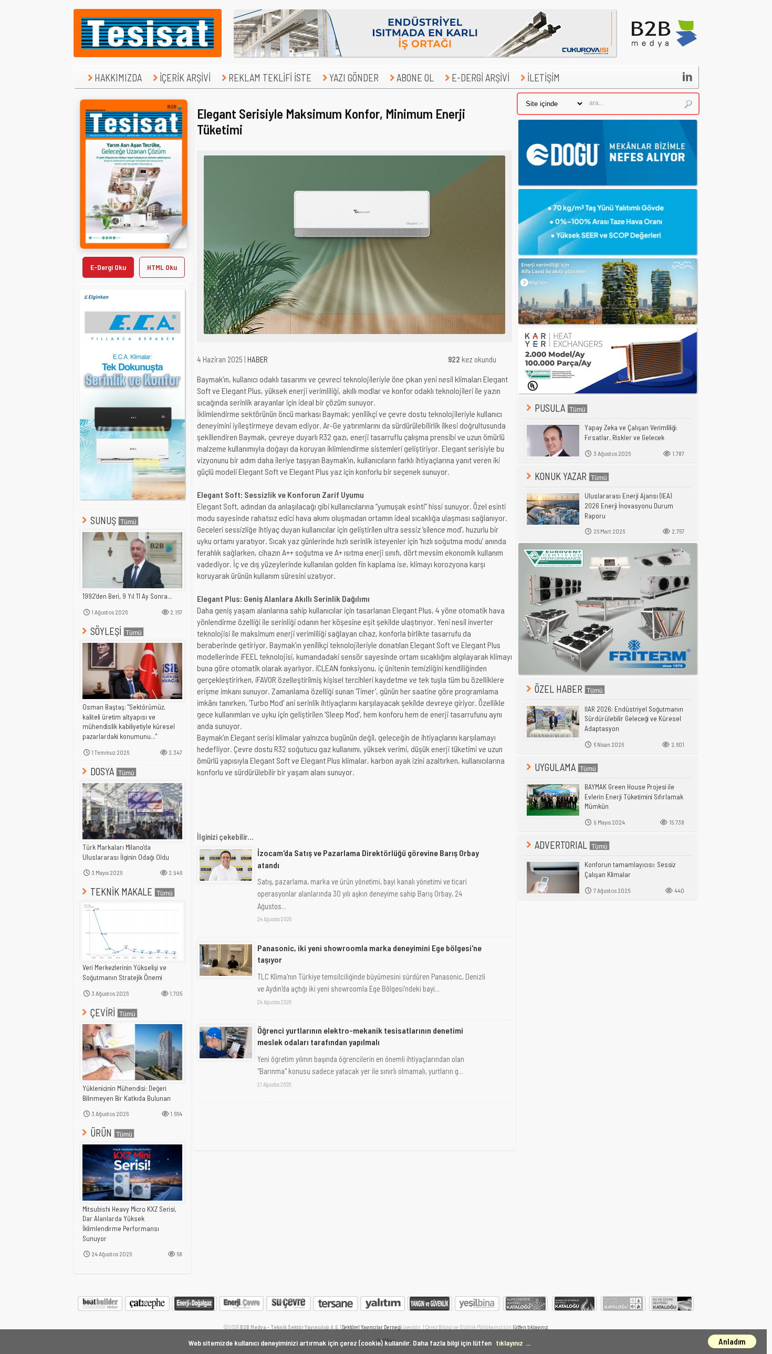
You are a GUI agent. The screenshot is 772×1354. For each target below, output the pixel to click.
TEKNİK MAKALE (121, 892)
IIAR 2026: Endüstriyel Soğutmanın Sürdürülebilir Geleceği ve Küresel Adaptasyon (634, 719)
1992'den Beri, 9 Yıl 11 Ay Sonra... (127, 596)
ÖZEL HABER (559, 689)
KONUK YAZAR (561, 476)
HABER (257, 359)
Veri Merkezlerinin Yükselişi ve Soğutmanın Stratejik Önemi (124, 972)
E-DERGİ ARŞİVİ (480, 77)
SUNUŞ (103, 520)
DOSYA (102, 771)
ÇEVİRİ (102, 1012)
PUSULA (550, 408)
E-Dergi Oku (108, 267)
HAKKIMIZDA (118, 77)
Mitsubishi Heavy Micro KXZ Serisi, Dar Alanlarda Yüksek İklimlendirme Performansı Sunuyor (129, 1224)
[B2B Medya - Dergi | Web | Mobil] (664, 54)
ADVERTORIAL (561, 845)
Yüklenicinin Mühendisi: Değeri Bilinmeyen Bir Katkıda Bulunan (126, 1093)
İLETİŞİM (543, 77)
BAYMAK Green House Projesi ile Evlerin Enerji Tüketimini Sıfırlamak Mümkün (634, 796)
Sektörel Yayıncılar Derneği (372, 1327)
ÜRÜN (101, 1133)
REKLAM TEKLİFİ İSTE (269, 77)
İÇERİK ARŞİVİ (185, 77)
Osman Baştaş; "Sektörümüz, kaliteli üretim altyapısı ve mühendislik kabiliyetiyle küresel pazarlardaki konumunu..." (128, 722)
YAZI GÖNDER (354, 77)
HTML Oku (162, 267)
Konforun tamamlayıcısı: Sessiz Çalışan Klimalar (630, 869)
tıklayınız (509, 1342)
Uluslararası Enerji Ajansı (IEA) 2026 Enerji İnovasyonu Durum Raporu (629, 505)
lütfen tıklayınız (530, 1327)
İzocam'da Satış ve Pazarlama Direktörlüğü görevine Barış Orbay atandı (368, 858)
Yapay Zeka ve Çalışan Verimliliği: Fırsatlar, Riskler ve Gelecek (631, 432)
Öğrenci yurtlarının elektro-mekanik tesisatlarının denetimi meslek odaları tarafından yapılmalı (360, 1036)
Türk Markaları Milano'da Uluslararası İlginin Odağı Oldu (125, 852)
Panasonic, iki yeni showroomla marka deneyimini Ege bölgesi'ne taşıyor (369, 953)
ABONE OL (415, 77)
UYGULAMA (555, 767)
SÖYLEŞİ (105, 631)
